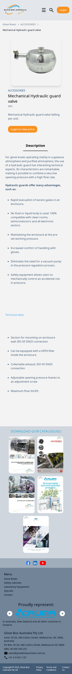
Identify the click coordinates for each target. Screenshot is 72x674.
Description (35, 145)
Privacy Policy (39, 668)
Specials (8, 590)
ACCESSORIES (28, 24)
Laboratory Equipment (16, 586)
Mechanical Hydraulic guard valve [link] (22, 30)
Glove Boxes (9, 24)
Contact (8, 594)
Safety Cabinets (12, 582)
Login (63, 10)
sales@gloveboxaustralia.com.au (26, 653)
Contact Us (65, 668)
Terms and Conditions (51, 668)
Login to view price (22, 129)
